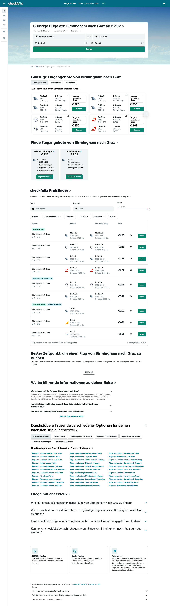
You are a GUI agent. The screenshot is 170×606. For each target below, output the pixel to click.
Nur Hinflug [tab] (70, 82)
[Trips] (4, 31)
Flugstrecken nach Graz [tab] (130, 436)
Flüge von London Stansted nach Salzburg (125, 460)
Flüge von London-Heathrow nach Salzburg (87, 460)
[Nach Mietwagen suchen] (4, 20)
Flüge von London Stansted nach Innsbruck (48, 469)
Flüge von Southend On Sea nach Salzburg (86, 476)
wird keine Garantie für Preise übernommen (86, 584)
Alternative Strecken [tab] (41, 436)
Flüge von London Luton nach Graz (84, 482)
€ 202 (116, 26)
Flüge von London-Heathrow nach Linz (46, 486)
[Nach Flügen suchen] (4, 10)
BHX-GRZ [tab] (89, 372)
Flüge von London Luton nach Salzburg (46, 466)
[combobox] (41, 31)
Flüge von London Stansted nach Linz (123, 482)
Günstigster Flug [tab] (39, 82)
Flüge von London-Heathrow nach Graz (47, 473)
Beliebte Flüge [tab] (59, 436)
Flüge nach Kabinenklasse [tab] (107, 436)
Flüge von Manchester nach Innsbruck (46, 479)
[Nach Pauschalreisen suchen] (4, 25)
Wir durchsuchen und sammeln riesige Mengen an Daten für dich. (59, 595)
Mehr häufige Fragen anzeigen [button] (71, 416)
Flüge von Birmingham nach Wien (83, 473)
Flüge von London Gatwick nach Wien (124, 453)
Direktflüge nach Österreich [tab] (81, 436)
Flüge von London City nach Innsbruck (85, 469)
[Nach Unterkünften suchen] (4, 15)
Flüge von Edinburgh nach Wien (44, 463)
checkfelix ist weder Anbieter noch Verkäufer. (51, 591)
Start (31, 67)
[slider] (148, 209)
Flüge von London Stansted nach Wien (46, 453)
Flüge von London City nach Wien (83, 456)
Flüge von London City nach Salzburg (84, 463)
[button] (3, 3)
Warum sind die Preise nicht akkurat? (47, 599)
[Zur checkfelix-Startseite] (15, 3)
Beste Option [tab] (56, 82)
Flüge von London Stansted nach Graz (124, 476)
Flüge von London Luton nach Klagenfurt (47, 482)
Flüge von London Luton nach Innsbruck (125, 469)
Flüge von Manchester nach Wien (122, 456)
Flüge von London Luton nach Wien (45, 456)
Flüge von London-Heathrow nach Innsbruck (126, 466)
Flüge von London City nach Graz (122, 473)
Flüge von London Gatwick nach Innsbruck (87, 466)
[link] (44, 176)
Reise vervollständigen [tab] (42, 442)
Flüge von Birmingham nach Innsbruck (85, 486)
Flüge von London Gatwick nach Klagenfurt (126, 479)
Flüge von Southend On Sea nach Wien (46, 460)
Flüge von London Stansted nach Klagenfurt (87, 479)
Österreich (39, 67)
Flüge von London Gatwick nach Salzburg (125, 463)
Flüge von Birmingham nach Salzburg (123, 486)
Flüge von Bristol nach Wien (42, 476)
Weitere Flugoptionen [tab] (64, 442)
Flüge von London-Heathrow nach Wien (86, 453)
